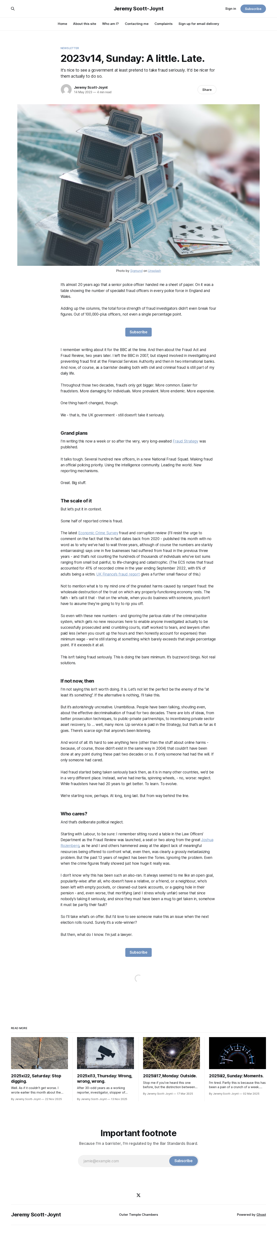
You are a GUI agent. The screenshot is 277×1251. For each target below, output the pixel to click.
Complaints (163, 24)
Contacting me (136, 24)
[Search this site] (13, 8)
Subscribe (253, 9)
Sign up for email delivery (199, 24)
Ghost (261, 1215)
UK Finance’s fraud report (118, 574)
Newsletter (70, 48)
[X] (138, 1195)
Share (207, 90)
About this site (84, 24)
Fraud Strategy (185, 441)
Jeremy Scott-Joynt (139, 8)
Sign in (230, 8)
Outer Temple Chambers (138, 1215)
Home (62, 24)
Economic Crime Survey (98, 533)
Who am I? (110, 24)
